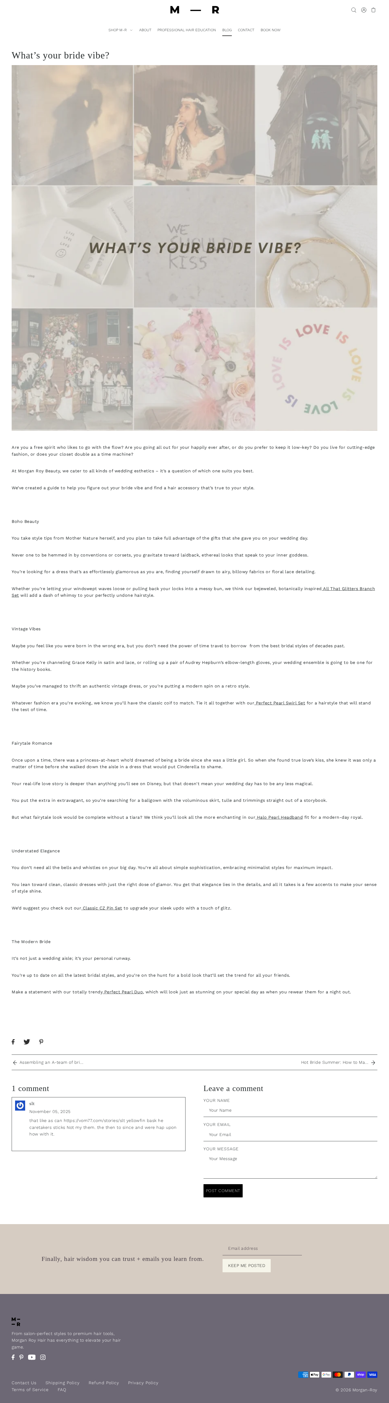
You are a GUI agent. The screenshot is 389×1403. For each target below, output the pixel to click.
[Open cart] (373, 9)
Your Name (216, 1100)
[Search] (353, 9)
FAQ (62, 1389)
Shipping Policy (63, 1382)
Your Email (217, 1124)
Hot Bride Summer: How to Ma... (336, 1062)
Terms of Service (30, 1389)
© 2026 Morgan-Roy (356, 1389)
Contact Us (24, 1382)
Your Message (221, 1148)
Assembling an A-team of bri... (50, 1062)
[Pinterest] (22, 1360)
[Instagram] (44, 1360)
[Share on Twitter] (31, 1046)
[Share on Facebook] (17, 1046)
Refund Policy (104, 1382)
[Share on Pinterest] (45, 1046)
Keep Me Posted (246, 1265)
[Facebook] (15, 1360)
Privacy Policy (143, 1382)
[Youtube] (33, 1360)
